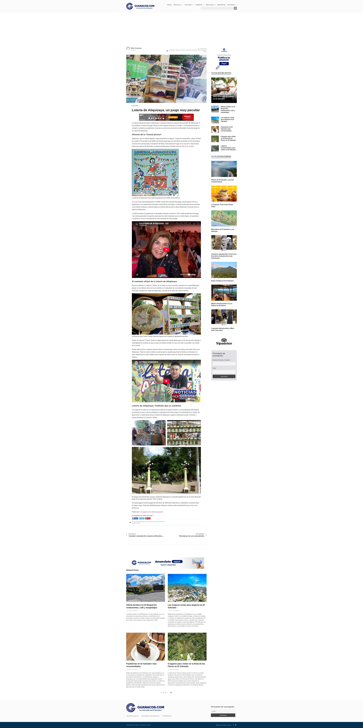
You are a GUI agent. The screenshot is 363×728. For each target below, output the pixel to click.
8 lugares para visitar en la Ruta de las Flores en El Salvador (228, 138)
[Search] (235, 8)
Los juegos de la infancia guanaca (151, 512)
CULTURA (188, 5)
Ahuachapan (172, 50)
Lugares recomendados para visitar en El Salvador (228, 147)
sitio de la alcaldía (188, 146)
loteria (199, 50)
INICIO (169, 5)
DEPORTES (221, 5)
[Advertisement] (181, 27)
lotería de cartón (204, 50)
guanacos (194, 50)
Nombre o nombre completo (221, 360)
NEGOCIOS (210, 5)
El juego (134, 202)
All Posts (133, 50)
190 (171, 692)
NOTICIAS (231, 5)
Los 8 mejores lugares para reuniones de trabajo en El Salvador (223, 96)
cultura (183, 50)
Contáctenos (167, 716)
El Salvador (189, 50)
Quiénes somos (132, 716)
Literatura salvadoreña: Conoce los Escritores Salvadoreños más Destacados (224, 256)
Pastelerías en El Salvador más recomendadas (227, 129)
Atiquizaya (178, 50)
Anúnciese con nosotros (150, 716)
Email (214, 368)
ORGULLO (177, 5)
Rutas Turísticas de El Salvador (222, 281)
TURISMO (198, 5)
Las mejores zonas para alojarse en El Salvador (227, 119)
